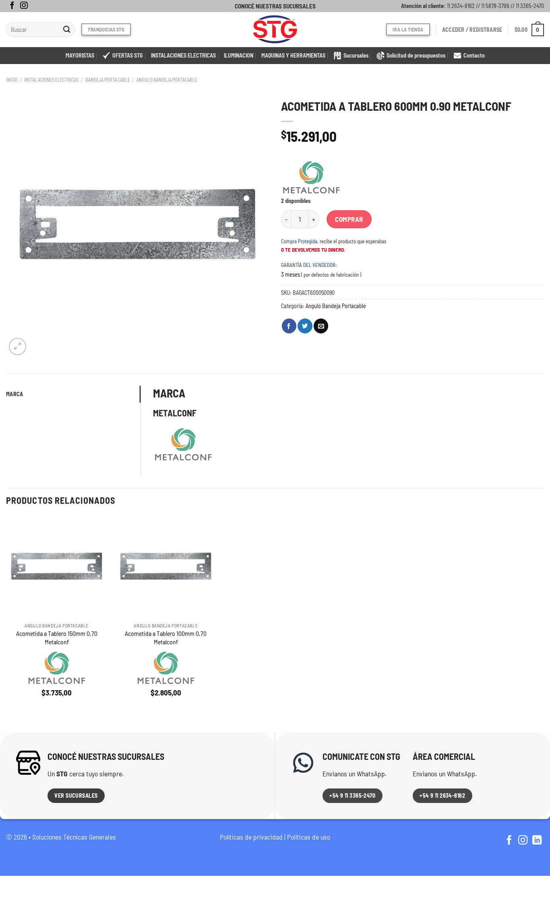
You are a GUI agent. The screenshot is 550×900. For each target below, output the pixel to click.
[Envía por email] (321, 326)
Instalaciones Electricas (51, 80)
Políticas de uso (308, 836)
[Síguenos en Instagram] (23, 6)
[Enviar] (67, 29)
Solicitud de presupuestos (416, 55)
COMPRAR (349, 219)
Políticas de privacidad (251, 836)
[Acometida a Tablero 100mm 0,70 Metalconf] (166, 567)
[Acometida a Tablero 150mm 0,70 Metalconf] (57, 567)
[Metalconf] (311, 177)
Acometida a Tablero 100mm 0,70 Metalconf (166, 637)
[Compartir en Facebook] (289, 326)
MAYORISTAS (80, 55)
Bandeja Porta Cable (107, 80)
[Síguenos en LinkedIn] (537, 841)
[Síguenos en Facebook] (12, 6)
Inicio (12, 80)
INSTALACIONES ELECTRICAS (183, 55)
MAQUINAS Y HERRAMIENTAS (293, 55)
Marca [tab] (14, 394)
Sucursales (355, 55)
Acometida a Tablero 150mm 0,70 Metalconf (56, 637)
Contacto (474, 55)
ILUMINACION (238, 55)
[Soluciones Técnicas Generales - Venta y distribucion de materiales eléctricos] (275, 29)
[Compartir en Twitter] (305, 326)
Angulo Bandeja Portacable (166, 80)
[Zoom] (17, 346)
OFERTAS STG (127, 55)
